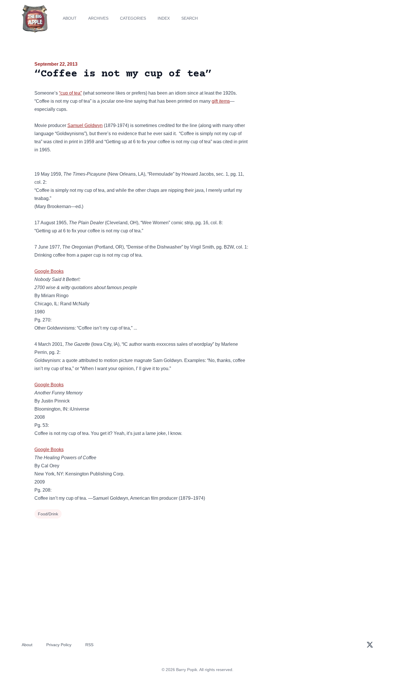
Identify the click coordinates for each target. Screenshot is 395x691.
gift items (221, 101)
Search (189, 18)
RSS (89, 644)
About (70, 18)
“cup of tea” (70, 93)
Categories (133, 18)
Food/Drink (48, 514)
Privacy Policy (58, 644)
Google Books (49, 271)
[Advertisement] (308, 105)
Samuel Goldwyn (85, 125)
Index (164, 18)
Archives (98, 18)
